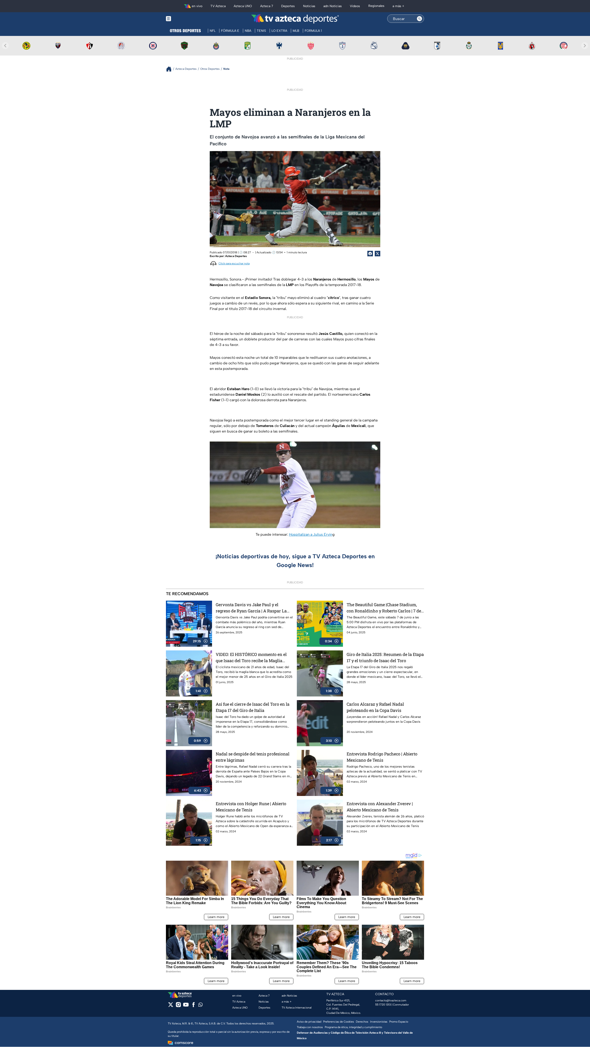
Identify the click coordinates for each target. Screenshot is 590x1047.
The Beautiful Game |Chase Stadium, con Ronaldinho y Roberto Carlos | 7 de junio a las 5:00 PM (384, 608)
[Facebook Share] (370, 253)
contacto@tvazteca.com (390, 1000)
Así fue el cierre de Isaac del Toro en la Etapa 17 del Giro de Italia (252, 707)
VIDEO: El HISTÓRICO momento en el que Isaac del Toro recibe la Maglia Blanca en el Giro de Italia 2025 (251, 658)
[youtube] (186, 1006)
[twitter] (171, 1006)
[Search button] (419, 18)
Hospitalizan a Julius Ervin (310, 534)
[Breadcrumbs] (170, 69)
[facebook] (193, 1006)
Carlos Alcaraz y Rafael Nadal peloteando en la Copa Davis (375, 707)
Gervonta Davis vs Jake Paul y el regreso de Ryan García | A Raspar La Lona (251, 608)
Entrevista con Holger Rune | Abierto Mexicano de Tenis (251, 807)
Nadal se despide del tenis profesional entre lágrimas (252, 757)
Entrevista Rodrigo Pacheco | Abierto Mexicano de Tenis (382, 757)
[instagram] (178, 1006)
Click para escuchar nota (234, 263)
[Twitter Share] (377, 253)
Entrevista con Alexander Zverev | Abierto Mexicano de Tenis (380, 807)
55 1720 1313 (383, 1004)
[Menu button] (184, 18)
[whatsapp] (200, 1005)
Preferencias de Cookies (338, 1021)
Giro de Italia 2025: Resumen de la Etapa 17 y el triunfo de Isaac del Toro (385, 657)
